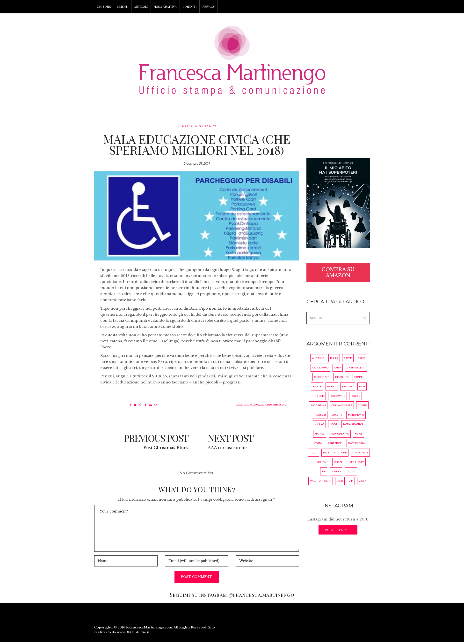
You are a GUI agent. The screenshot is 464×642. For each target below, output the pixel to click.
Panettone (334, 443)
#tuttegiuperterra (196, 126)
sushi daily (356, 462)
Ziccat (363, 480)
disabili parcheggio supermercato (261, 404)
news (358, 433)
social (338, 462)
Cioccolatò (321, 377)
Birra (334, 358)
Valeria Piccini (320, 480)
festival (347, 386)
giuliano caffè (342, 405)
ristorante (360, 452)
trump (350, 471)
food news (318, 405)
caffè (348, 358)
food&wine (337, 395)
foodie (355, 395)
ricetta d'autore (335, 452)
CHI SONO (104, 6)
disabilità (341, 377)
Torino (336, 471)
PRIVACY (208, 6)
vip (351, 480)
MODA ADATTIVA (165, 6)
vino (340, 480)
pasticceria (356, 443)
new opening (339, 433)
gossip (362, 405)
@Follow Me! (338, 530)
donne (358, 377)
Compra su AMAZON (338, 272)
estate (316, 386)
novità (317, 443)
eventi (331, 386)
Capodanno (320, 367)
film (362, 386)
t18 (324, 471)
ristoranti (321, 462)
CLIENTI (122, 6)
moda (333, 424)
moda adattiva (353, 424)
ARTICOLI (141, 6)
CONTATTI (189, 6)
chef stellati (356, 367)
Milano (319, 424)
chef (337, 367)
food (320, 395)
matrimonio (356, 414)
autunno (318, 358)
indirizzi (320, 414)
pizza (313, 452)
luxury (337, 414)
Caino (361, 358)
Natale (320, 433)
